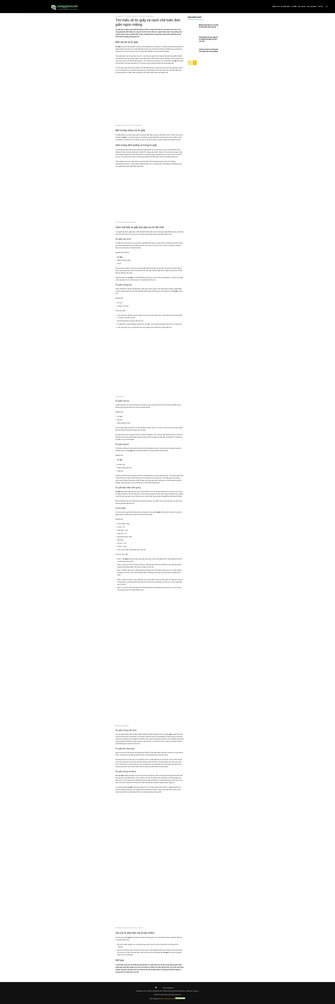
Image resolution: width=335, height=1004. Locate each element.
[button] (327, 6)
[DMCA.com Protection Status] (180, 998)
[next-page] (195, 62)
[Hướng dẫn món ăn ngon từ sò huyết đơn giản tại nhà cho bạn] (192, 39)
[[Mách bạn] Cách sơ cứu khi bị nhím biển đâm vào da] (192, 27)
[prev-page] (190, 62)
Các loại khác (119, 16)
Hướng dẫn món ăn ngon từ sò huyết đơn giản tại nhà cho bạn (208, 39)
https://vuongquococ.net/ (167, 998)
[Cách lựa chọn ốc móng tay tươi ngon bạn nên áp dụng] (192, 51)
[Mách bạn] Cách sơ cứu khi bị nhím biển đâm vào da (208, 26)
